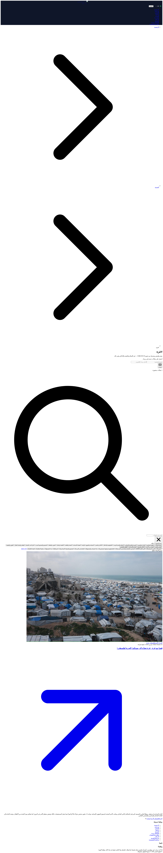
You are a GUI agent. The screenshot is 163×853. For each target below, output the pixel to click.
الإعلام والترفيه (141, 547)
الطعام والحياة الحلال (20, 545)
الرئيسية (156, 9)
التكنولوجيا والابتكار (108, 545)
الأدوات (157, 13)
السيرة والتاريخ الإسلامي (130, 545)
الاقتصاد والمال (60, 545)
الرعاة (157, 19)
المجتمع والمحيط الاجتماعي (66, 548)
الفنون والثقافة (52, 545)
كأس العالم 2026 (140, 548)
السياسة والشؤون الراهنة (88, 545)
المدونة (157, 21)
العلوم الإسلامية (150, 545)
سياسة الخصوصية (154, 840)
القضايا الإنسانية (77, 545)
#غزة (161, 818)
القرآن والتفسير (141, 545)
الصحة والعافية (68, 545)
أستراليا (55, 548)
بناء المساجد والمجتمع (91, 548)
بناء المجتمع (48, 548)
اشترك (160, 367)
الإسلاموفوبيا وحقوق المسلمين (106, 548)
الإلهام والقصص (123, 547)
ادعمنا (157, 14)
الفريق (157, 16)
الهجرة (159, 548)
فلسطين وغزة (150, 643)
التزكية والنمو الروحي (119, 545)
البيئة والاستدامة (132, 547)
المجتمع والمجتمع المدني (41, 545)
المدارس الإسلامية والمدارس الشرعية (125, 548)
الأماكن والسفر (98, 545)
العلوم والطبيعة (9, 545)
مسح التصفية (159, 543)
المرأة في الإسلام (30, 545)
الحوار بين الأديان (150, 547)
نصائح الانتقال (40, 548)
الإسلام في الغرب (79, 548)
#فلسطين (157, 818)
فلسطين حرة (155, 22)
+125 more (24, 548)
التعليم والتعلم (158, 547)
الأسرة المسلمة (151, 548)
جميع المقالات (158, 545)
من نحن (157, 11)
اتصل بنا (157, 17)
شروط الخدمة (155, 838)
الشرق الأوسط (158, 643)
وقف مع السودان (154, 24)
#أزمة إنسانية (150, 818)
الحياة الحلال (31, 548)
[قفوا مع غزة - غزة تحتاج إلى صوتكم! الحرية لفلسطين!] (94, 641)
